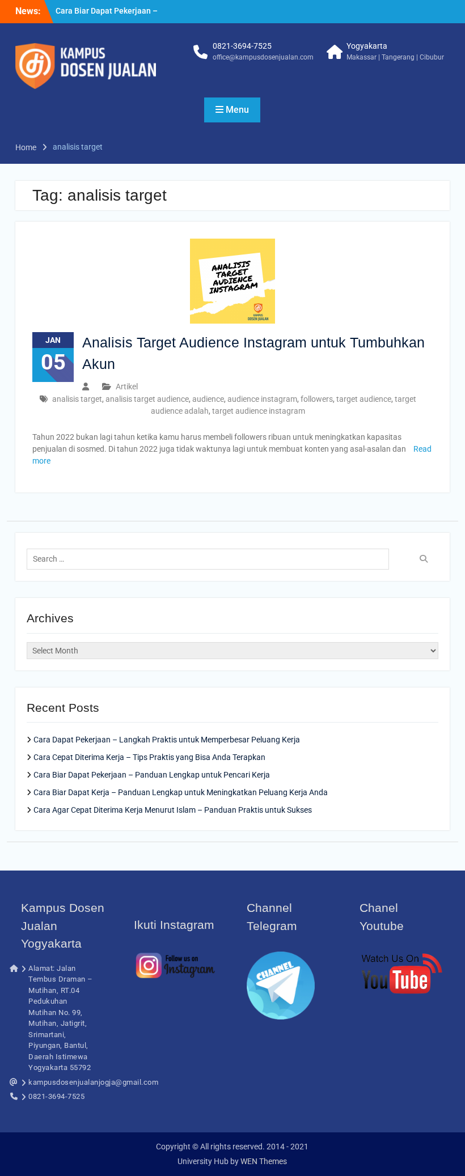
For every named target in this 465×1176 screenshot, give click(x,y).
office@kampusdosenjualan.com (263, 57)
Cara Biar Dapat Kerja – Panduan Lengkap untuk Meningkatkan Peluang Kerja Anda (180, 792)
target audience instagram (258, 410)
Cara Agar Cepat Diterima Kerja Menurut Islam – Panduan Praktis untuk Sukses (172, 809)
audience (208, 399)
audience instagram (262, 399)
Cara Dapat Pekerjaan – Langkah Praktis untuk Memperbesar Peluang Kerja (166, 739)
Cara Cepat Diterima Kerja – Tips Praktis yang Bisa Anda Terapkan (149, 757)
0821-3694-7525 (242, 45)
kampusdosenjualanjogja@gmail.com (93, 1082)
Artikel (127, 386)
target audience (363, 399)
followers (317, 399)
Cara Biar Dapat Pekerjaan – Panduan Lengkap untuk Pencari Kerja (151, 774)
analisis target (77, 399)
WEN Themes (263, 1161)
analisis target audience (147, 399)
